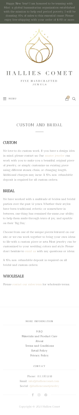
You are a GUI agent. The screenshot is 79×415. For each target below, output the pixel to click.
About (39, 341)
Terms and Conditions (39, 346)
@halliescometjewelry (44, 386)
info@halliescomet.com (43, 381)
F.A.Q (39, 331)
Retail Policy (39, 350)
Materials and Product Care (39, 336)
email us (30, 251)
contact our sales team (27, 284)
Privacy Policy (39, 355)
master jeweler (55, 155)
